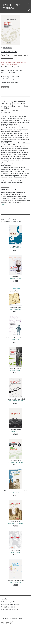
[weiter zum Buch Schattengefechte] (15, 296)
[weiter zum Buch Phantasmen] (15, 265)
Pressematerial (7, 48)
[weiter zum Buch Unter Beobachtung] (15, 449)
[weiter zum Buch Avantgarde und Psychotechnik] (15, 387)
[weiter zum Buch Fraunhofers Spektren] (15, 357)
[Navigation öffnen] (28, 3)
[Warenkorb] (29, 10)
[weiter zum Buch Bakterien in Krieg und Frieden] (15, 326)
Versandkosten (18, 79)
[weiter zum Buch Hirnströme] (15, 234)
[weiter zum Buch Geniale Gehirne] (15, 540)
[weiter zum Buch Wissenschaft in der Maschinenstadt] (15, 479)
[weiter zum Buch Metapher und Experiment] (15, 569)
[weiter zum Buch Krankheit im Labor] (15, 510)
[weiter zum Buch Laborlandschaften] (15, 418)
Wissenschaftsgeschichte (12, 67)
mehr (3, 204)
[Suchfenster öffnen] (28, 7)
